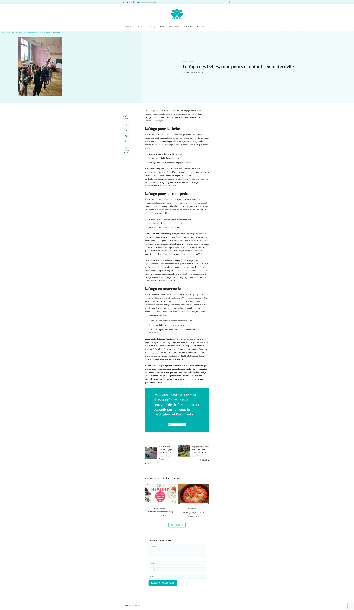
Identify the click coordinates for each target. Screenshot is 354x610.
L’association (128, 27)
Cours (140, 27)
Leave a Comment (126, 151)
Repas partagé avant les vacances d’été (194, 514)
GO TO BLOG (175, 525)
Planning (151, 27)
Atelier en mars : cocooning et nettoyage (160, 513)
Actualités (188, 27)
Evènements (174, 27)
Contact (200, 27)
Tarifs (162, 27)
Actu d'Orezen (188, 61)
